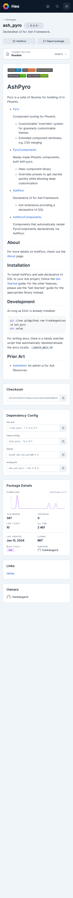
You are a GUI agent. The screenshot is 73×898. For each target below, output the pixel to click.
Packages (11, 19)
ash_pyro (12, 25)
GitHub (10, 573)
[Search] (57, 6)
